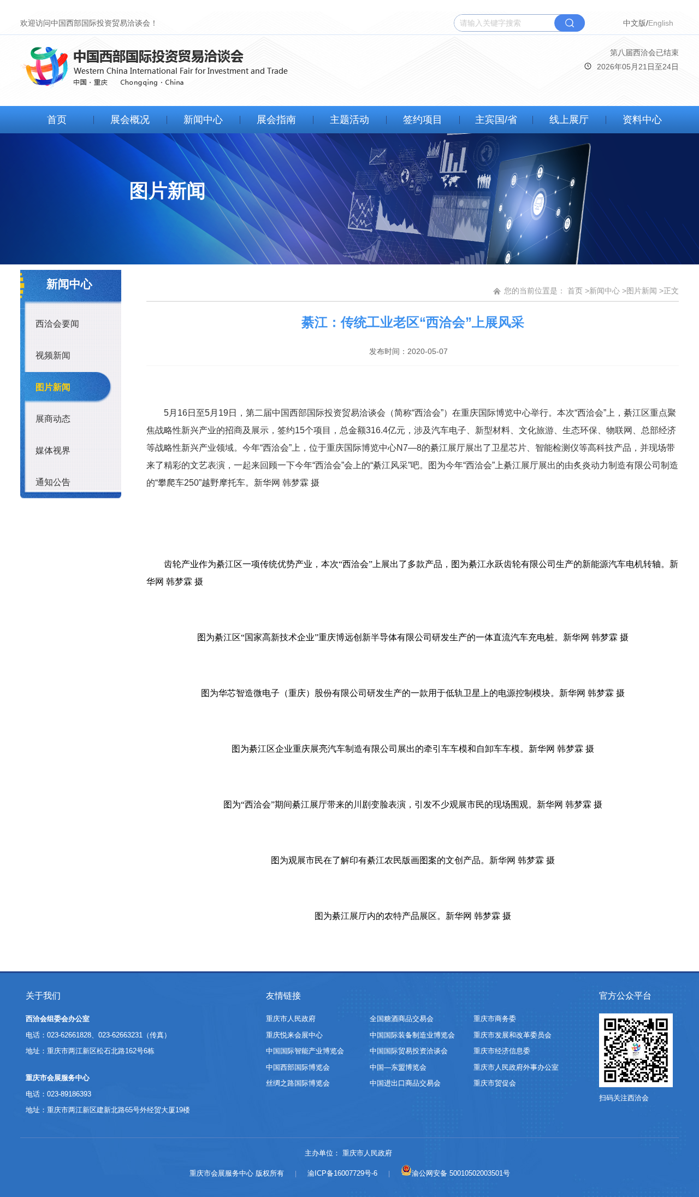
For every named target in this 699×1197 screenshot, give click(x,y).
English (660, 23)
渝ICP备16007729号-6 (342, 1173)
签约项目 (422, 119)
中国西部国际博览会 (298, 1067)
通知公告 (52, 482)
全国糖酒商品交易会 (402, 1019)
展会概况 (130, 119)
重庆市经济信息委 (501, 1051)
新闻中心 (203, 119)
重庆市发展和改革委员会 (512, 1035)
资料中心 (642, 119)
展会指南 (276, 119)
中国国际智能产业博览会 (305, 1051)
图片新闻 (52, 387)
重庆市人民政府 (291, 1019)
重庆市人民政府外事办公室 (516, 1067)
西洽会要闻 (57, 323)
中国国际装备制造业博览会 (412, 1035)
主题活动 (349, 119)
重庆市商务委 (494, 1019)
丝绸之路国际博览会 (298, 1083)
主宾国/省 (496, 119)
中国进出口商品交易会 (405, 1083)
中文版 (634, 23)
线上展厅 (569, 119)
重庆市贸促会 (494, 1083)
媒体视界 (52, 450)
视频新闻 (52, 355)
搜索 (569, 23)
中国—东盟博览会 (398, 1067)
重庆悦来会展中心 (294, 1035)
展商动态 (52, 418)
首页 (57, 119)
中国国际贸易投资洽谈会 (409, 1051)
